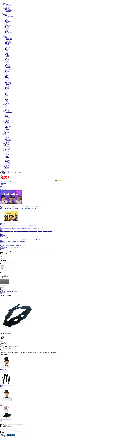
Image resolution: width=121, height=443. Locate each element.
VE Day (7, 68)
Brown (7, 99)
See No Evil (8, 117)
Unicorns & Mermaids (33, 239)
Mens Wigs (7, 86)
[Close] (60, 441)
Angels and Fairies (9, 112)
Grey (7, 101)
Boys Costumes (8, 139)
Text (1, 274)
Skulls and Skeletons (9, 118)
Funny (7, 50)
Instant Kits (7, 28)
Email (1, 289)
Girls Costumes (8, 140)
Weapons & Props (8, 25)
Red (6, 93)
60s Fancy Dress (8, 40)
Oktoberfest (8, 64)
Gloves (7, 20)
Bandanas (7, 15)
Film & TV (7, 157)
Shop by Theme (4, 36)
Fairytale (7, 49)
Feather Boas (8, 18)
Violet (7, 102)
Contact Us (16, 430)
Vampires (7, 158)
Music (7, 53)
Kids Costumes (6, 8)
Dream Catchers (8, 126)
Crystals (5, 109)
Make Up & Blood (7, 136)
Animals (7, 239)
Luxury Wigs (8, 84)
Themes (5, 45)
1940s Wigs (8, 75)
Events (5, 60)
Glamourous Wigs (8, 82)
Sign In (11, 430)
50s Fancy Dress (14, 225)
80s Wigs (7, 78)
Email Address (2, 426)
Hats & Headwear (8, 21)
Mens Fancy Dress (9, 5)
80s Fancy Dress (8, 42)
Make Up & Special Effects (10, 33)
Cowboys (7, 48)
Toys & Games (6, 123)
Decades (5, 37)
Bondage (35, 208)
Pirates (7, 54)
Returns (13, 430)
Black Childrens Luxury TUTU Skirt (5, 419)
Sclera (7, 94)
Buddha (7, 114)
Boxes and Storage (9, 125)
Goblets (7, 127)
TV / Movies (8, 57)
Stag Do (29, 228)
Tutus (7, 24)
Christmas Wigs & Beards (10, 80)
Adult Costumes (6, 4)
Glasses (7, 19)
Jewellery (7, 22)
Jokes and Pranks (8, 32)
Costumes (3, 3)
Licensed (7, 129)
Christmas (7, 61)
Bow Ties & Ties (12, 206)
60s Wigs (7, 77)
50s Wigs (7, 76)
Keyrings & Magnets (7, 131)
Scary (7, 247)
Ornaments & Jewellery (7, 111)
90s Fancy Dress (8, 43)
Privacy (19, 430)
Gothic (7, 116)
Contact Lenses (4, 90)
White (7, 95)
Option (1, 272)
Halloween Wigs (8, 83)
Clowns (7, 46)
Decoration (5, 150)
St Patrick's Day (8, 67)
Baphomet (7, 113)
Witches (7, 161)
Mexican (7, 52)
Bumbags (17, 206)
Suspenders (7, 23)
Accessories (4, 13)
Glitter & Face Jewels (7, 153)
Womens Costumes (9, 141)
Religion (7, 55)
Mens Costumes (12, 245)
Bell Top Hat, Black (3, 369)
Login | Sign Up (3, 173)
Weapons (5, 143)
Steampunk (7, 56)
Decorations (6, 208)
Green (7, 100)
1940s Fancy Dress (9, 39)
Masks (5, 145)
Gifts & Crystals (4, 105)
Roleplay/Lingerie (8, 66)
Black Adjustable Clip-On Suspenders (6, 385)
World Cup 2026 (8, 70)
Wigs (3, 73)
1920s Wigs (8, 74)
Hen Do (7, 63)
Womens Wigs (8, 87)
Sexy (7, 159)
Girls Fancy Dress (8, 11)
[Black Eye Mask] (16, 331)
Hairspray (7, 29)
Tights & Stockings (9, 30)
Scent (5, 106)
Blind (7, 92)
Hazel (9, 237)
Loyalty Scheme (4, 430)
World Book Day (8, 69)
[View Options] (1, 371)
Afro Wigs (18, 231)
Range (5, 14)
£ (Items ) (3, 183)
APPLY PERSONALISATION (5, 276)
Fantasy (7, 115)
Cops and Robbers (9, 47)
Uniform (7, 58)
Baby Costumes (8, 9)
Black (7, 91)
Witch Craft (8, 119)
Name (1, 288)
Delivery (8, 430)
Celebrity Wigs (22, 231)
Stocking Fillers (6, 121)
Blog (1, 430)
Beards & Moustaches (9, 16)
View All (7, 7)
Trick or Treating (6, 168)
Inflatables (7, 31)
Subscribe (2, 433)
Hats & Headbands (7, 148)
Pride (7, 65)
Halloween (4, 134)
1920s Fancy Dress (9, 38)
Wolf (10, 235)
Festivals (5, 228)
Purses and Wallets (22, 241)
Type (5, 27)
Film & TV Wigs (8, 81)
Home (3, 2)
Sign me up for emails (18, 431)
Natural (5, 97)
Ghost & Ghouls (8, 160)
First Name (2, 425)
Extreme (1, 234)
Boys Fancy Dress (9, 10)
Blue (6, 98)
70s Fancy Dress (8, 41)
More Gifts (2, 240)
